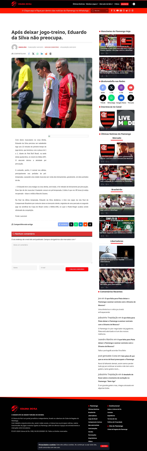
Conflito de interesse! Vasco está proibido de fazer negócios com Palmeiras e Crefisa (116, 232)
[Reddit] (126, 10)
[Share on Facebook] (29, 54)
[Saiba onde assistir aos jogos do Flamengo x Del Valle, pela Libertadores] (116, 279)
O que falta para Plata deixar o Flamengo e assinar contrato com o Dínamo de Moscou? (116, 157)
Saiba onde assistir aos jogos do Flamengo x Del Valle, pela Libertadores (116, 283)
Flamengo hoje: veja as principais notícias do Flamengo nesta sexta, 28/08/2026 (116, 72)
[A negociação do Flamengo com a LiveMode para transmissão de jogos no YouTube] (116, 120)
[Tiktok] (103, 99)
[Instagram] (123, 10)
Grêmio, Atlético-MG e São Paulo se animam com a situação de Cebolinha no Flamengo (116, 180)
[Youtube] (130, 89)
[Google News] (120, 10)
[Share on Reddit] (46, 54)
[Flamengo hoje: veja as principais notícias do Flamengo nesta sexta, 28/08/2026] (116, 67)
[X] (114, 10)
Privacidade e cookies (47, 445)
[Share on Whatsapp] (38, 54)
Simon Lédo (22, 47)
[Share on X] (33, 54)
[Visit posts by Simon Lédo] (15, 47)
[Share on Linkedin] (42, 54)
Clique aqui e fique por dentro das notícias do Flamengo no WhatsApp (56, 10)
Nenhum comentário (52, 47)
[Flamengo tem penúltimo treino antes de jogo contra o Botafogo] (116, 204)
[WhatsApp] (129, 10)
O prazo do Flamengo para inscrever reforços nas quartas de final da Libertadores (114, 260)
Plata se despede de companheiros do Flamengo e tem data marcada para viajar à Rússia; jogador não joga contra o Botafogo (117, 48)
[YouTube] (117, 10)
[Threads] (132, 10)
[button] (104, 446)
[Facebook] (112, 10)
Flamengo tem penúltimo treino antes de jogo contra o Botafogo (116, 209)
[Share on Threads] (50, 54)
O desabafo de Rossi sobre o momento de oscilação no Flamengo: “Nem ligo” (115, 377)
